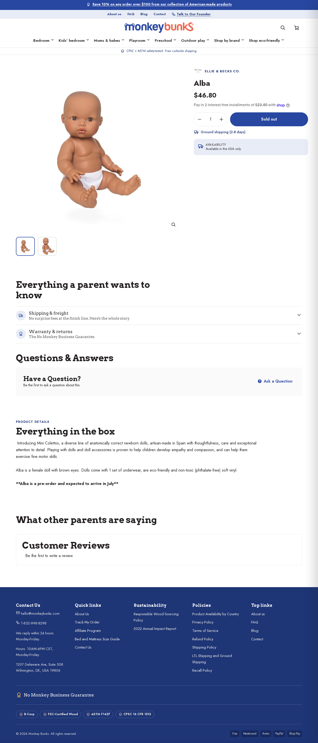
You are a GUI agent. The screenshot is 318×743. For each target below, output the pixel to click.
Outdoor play (193, 40)
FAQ (130, 14)
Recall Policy (202, 670)
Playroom (137, 40)
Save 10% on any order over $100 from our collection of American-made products (162, 4)
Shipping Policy (204, 647)
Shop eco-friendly (264, 40)
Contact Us (83, 647)
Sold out (269, 119)
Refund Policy (202, 639)
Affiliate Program (88, 630)
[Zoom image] (173, 224)
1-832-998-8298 (33, 623)
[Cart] (296, 27)
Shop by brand (227, 40)
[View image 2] (47, 246)
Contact (160, 14)
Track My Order (87, 622)
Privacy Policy (202, 622)
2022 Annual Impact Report (155, 628)
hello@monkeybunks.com (40, 613)
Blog (144, 14)
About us (114, 14)
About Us (82, 614)
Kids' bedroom (72, 40)
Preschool (163, 40)
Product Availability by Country (215, 614)
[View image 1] (25, 246)
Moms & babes (107, 40)
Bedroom (41, 40)
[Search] (282, 27)
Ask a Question (277, 381)
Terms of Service (205, 630)
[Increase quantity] (221, 119)
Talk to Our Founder (194, 14)
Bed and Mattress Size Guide (97, 639)
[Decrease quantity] (199, 119)
